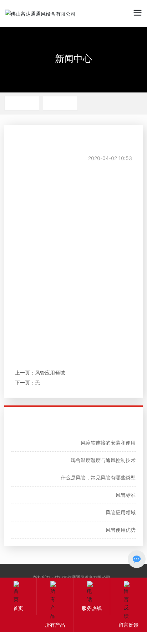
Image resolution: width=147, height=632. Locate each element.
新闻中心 (73, 58)
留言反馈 (128, 625)
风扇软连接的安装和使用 (108, 443)
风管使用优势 (121, 530)
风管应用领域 (50, 373)
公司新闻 (22, 103)
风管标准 (126, 495)
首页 (18, 608)
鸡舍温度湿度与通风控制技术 (103, 460)
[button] (125, 46)
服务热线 (92, 608)
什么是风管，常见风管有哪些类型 (98, 477)
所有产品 (55, 625)
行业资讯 (60, 103)
